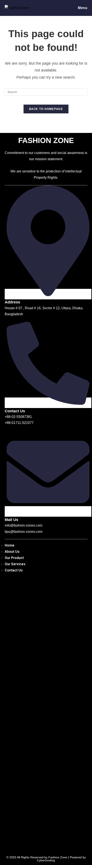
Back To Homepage (46, 109)
